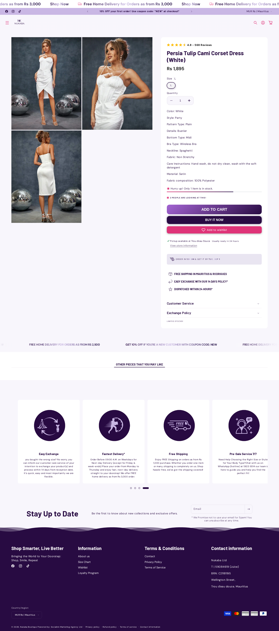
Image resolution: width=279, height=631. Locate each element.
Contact (150, 556)
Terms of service (128, 627)
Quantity (172, 93)
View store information (183, 245)
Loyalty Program (88, 573)
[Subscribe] (248, 509)
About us (84, 556)
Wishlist (83, 567)
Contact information (150, 627)
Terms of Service (155, 567)
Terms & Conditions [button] (164, 548)
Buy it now (214, 220)
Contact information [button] (231, 548)
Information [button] (90, 548)
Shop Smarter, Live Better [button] (37, 548)
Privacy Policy (153, 562)
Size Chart (84, 562)
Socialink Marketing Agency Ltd (66, 627)
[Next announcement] (191, 11)
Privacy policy (93, 627)
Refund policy (110, 627)
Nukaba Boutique (28, 627)
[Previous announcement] (87, 11)
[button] (7, 23)
